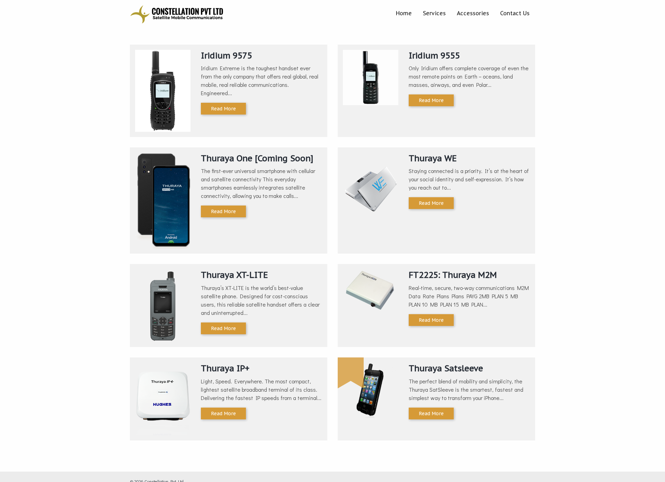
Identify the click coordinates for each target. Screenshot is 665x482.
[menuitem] (403, 13)
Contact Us (515, 13)
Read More (223, 109)
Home (404, 13)
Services (434, 13)
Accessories (473, 13)
